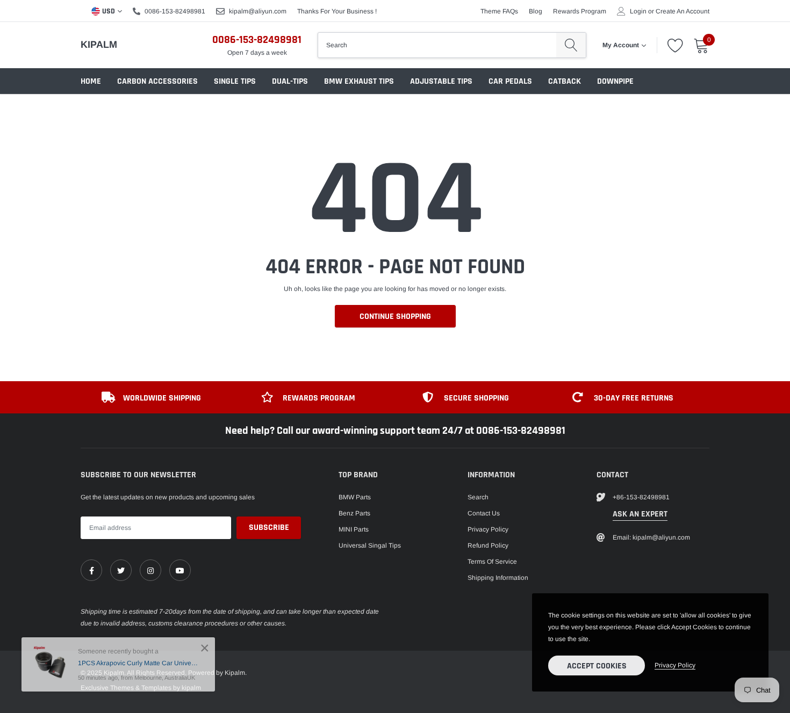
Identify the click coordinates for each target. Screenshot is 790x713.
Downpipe (615, 81)
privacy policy (675, 665)
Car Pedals (510, 81)
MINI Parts (354, 529)
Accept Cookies (597, 666)
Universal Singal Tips (370, 545)
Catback (564, 81)
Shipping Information (498, 577)
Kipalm (99, 44)
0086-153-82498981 (175, 11)
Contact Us (484, 513)
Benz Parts (354, 513)
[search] (571, 45)
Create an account (682, 11)
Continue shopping (395, 316)
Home (91, 81)
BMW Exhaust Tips (359, 81)
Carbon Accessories (157, 81)
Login (638, 11)
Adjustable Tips (441, 81)
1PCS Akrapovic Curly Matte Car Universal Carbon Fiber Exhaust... (138, 663)
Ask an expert (640, 514)
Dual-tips (290, 81)
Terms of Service (492, 561)
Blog (535, 11)
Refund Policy (488, 545)
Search (478, 497)
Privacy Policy (488, 529)
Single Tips (235, 81)
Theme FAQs (499, 11)
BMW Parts (355, 497)
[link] (91, 570)
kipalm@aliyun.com (257, 11)
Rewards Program (579, 11)
